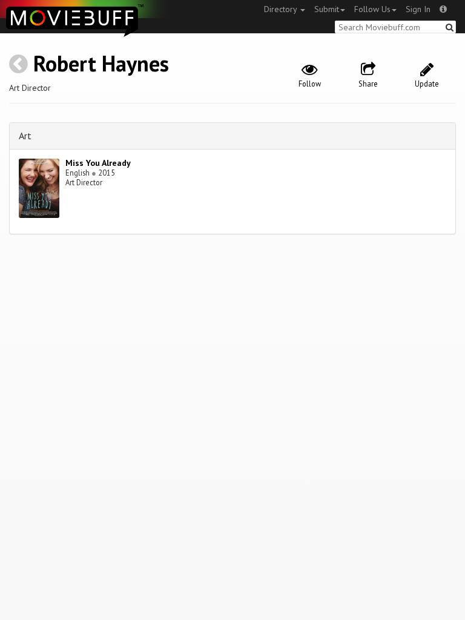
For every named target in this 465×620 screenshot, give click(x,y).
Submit (326, 9)
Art (25, 136)
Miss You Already (98, 162)
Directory (281, 9)
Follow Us (372, 9)
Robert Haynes (101, 63)
